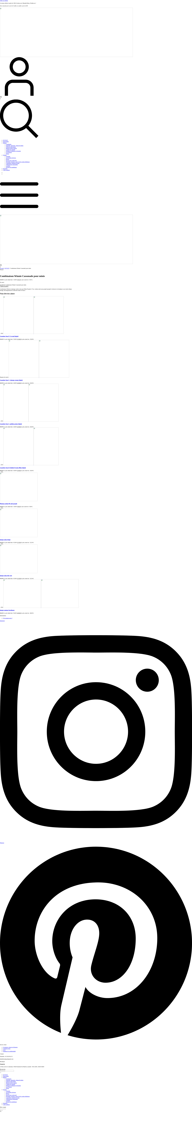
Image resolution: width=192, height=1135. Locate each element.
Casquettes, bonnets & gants (12, 163)
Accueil (2, 268)
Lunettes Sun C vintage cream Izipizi (11, 380)
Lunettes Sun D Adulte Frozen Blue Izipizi (13, 468)
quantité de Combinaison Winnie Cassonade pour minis (13, 285)
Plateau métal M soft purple (8, 503)
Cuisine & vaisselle (10, 149)
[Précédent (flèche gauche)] (0, 1110)
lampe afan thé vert (6, 575)
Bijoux (7, 159)
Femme (5, 155)
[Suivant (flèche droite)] (2, 1110)
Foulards (8, 156)
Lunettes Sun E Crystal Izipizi (9, 336)
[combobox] (7, 1071)
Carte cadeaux (6, 170)
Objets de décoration (11, 147)
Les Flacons (9, 152)
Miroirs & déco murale (11, 148)
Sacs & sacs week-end (11, 160)
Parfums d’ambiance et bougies (13, 151)
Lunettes (8, 166)
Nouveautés (6, 141)
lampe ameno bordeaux (7, 610)
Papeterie (5, 168)
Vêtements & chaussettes (12, 164)
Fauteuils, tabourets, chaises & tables (14, 145)
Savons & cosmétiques (11, 167)
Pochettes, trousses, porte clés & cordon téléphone (18, 162)
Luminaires (8, 144)
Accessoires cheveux (11, 157)
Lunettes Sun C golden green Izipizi (11, 424)
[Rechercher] (0, 1072)
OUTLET (5, 140)
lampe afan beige (5, 539)
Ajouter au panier (4, 286)
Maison (5, 143)
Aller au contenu (4, 0)
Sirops (7, 153)
